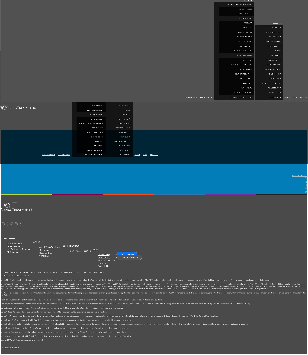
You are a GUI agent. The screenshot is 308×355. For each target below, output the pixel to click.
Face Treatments (14, 243)
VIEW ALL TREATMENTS (95, 110)
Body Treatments (15, 246)
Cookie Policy (104, 257)
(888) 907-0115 (27, 272)
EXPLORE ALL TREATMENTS (93, 155)
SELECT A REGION (300, 176)
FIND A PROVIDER (127, 254)
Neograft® (126, 114)
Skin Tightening (97, 137)
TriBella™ (248, 23)
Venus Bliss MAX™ (273, 32)
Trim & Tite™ (98, 141)
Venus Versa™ (275, 37)
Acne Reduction (245, 32)
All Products (125, 155)
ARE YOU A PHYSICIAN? (129, 257)
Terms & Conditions (106, 260)
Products (277, 24)
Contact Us (44, 256)
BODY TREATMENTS (96, 114)
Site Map (102, 263)
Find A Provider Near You (80, 251)
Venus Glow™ (125, 137)
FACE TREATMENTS (245, 18)
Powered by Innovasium (11, 347)
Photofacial (246, 28)
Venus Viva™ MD (124, 123)
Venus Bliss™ (275, 28)
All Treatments (13, 252)
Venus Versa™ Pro (273, 41)
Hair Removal (98, 146)
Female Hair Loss (244, 14)
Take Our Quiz (64, 155)
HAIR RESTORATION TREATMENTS (239, 4)
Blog (145, 155)
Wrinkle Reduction (243, 41)
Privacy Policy (104, 255)
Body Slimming (97, 128)
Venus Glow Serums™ (121, 141)
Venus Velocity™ (124, 119)
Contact (154, 155)
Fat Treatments (97, 119)
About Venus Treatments (50, 247)
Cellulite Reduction (95, 132)
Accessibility (103, 266)
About (137, 155)
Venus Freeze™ (124, 132)
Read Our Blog (45, 253)
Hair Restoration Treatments (19, 249)
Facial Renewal (97, 106)
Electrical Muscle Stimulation (91, 123)
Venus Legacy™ (124, 106)
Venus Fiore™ (125, 150)
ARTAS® (127, 110)
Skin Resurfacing (244, 37)
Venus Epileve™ (124, 146)
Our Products (45, 250)
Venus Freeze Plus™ (122, 128)
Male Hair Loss (245, 9)
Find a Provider (48, 155)
